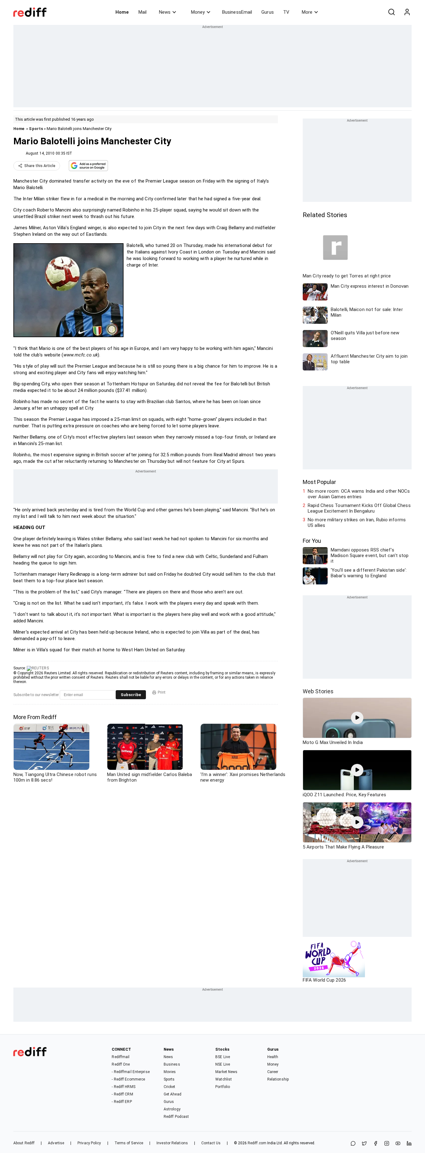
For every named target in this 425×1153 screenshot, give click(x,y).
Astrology (172, 1109)
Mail (142, 12)
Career (272, 1072)
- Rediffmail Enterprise (130, 1072)
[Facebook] (375, 1144)
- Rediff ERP (122, 1102)
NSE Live (222, 1064)
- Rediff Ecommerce (128, 1079)
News (164, 12)
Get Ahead (172, 1094)
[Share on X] (364, 1144)
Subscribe (131, 694)
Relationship (278, 1079)
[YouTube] (397, 1144)
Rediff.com (257, 1143)
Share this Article (39, 166)
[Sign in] (407, 12)
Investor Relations (172, 1143)
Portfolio (222, 1087)
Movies (170, 1072)
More (307, 12)
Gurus (267, 12)
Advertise (56, 1143)
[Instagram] (386, 1144)
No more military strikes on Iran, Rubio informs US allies (357, 522)
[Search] (391, 12)
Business (172, 1064)
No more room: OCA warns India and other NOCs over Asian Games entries (359, 494)
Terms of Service (128, 1143)
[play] (357, 718)
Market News (226, 1072)
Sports (36, 128)
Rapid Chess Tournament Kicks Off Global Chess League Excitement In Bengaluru (359, 508)
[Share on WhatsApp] (353, 1144)
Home (122, 12)
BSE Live (222, 1057)
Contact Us (211, 1143)
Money (198, 12)
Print (162, 692)
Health (272, 1057)
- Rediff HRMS (123, 1087)
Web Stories (318, 691)
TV (286, 12)
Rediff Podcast (176, 1116)
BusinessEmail (237, 12)
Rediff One (121, 1064)
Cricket (169, 1087)
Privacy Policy (89, 1143)
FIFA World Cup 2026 (324, 980)
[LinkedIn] (409, 1144)
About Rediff (24, 1143)
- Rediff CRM (122, 1094)
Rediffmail (120, 1057)
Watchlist (223, 1079)
